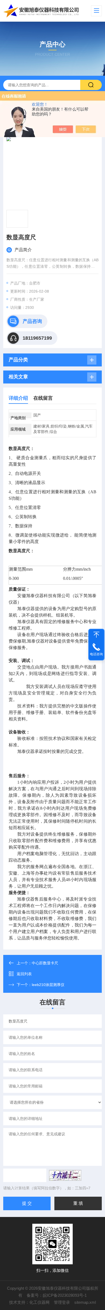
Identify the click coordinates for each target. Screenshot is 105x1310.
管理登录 (62, 1302)
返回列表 (24, 974)
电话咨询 (96, 654)
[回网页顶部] (96, 634)
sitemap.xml (85, 1302)
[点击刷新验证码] (65, 1175)
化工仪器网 (39, 1302)
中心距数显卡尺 (45, 963)
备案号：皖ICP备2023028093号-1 (57, 1295)
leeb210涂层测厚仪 (48, 984)
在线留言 (43, 398)
